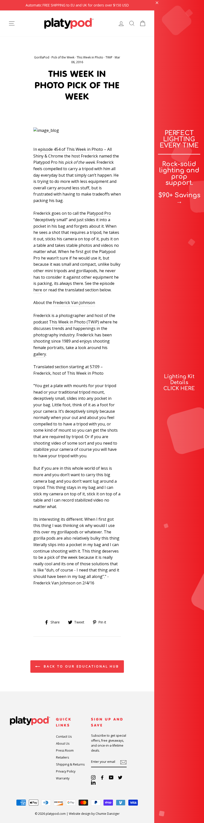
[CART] (142, 23)
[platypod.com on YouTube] (111, 777)
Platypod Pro (99, 213)
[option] (77, 5)
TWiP (108, 57)
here (37, 290)
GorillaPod (41, 57)
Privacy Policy (65, 771)
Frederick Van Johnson (74, 302)
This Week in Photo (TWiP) (74, 322)
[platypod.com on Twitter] (120, 777)
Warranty (62, 778)
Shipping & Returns (70, 764)
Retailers (62, 757)
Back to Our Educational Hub (80, 666)
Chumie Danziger (108, 814)
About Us (62, 743)
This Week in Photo (90, 57)
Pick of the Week (62, 57)
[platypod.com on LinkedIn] (93, 782)
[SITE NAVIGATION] (11, 23)
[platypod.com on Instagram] (93, 777)
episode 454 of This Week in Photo (70, 149)
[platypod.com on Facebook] (102, 777)
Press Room (65, 750)
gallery (39, 354)
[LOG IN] (121, 23)
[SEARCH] (131, 23)
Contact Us (64, 736)
